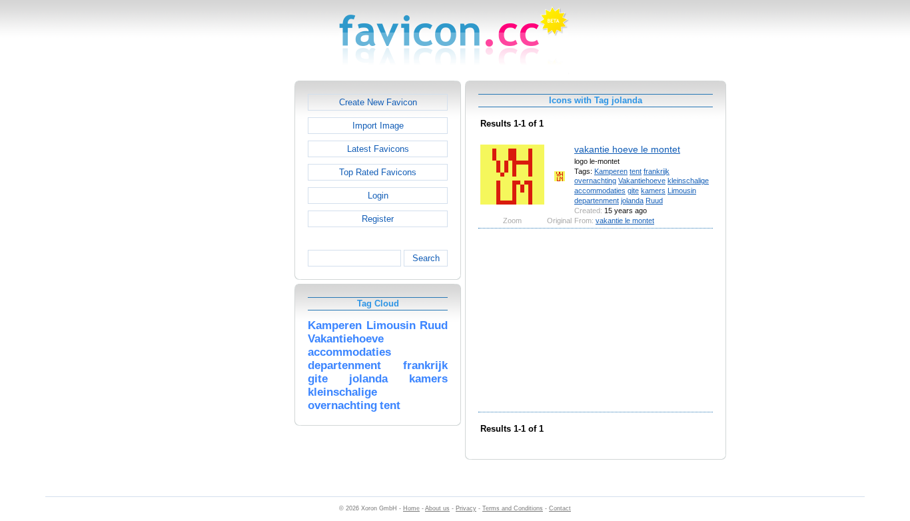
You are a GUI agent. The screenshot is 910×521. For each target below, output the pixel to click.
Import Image (378, 126)
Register (378, 219)
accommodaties (600, 191)
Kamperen (611, 171)
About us (437, 508)
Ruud (654, 201)
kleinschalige (688, 181)
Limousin (682, 191)
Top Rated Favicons (377, 172)
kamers (653, 191)
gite (633, 191)
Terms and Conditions (512, 508)
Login (378, 196)
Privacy (466, 508)
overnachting (595, 181)
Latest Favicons (378, 149)
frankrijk (657, 171)
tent (636, 171)
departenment (596, 201)
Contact (560, 508)
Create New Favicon (378, 102)
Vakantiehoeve (642, 181)
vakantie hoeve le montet (627, 149)
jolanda (632, 201)
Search (426, 258)
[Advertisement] (237, 280)
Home (411, 508)
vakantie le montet (625, 221)
